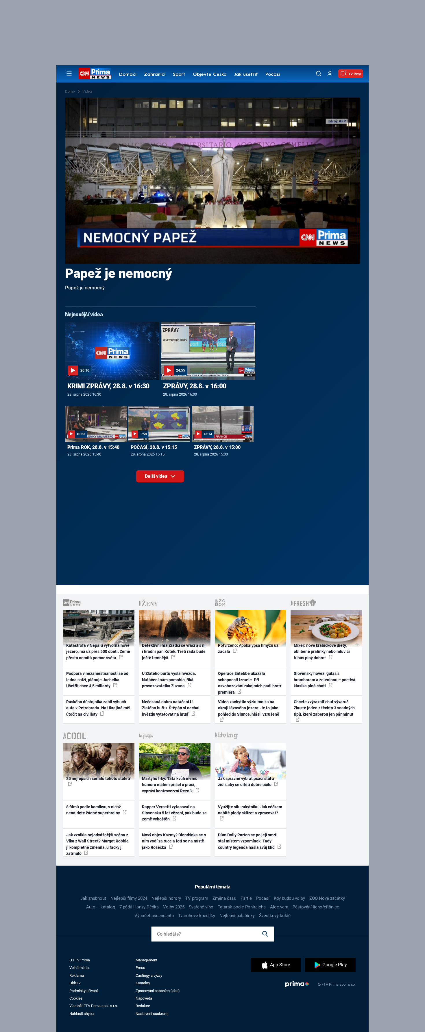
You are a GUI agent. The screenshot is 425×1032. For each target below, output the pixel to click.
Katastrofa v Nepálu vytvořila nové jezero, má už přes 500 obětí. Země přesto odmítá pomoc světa (98, 651)
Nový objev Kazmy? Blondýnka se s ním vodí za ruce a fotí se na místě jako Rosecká (174, 841)
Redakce (143, 1006)
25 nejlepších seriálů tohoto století (98, 778)
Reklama (76, 975)
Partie (246, 898)
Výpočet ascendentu (154, 915)
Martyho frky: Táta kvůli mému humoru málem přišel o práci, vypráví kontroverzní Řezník (169, 784)
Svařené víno (201, 907)
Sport (179, 74)
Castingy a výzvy (149, 975)
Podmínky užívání (83, 991)
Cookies (76, 998)
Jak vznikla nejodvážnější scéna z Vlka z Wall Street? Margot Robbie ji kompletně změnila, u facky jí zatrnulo (97, 844)
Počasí (272, 74)
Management (146, 960)
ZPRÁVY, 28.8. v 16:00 (194, 386)
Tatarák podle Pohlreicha (242, 907)
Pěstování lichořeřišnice (316, 907)
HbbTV (75, 983)
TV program (196, 898)
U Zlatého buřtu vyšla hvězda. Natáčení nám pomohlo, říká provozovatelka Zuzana (169, 679)
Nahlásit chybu (81, 1013)
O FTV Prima (79, 960)
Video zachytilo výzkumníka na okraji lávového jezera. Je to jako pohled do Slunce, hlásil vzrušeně (248, 708)
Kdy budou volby (289, 898)
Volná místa (79, 967)
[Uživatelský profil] (330, 73)
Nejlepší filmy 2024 (128, 898)
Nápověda (144, 998)
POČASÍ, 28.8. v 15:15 (154, 447)
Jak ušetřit (246, 74)
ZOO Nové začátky (327, 898)
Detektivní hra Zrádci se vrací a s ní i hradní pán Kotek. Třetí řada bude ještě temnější (174, 651)
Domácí (127, 74)
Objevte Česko (209, 74)
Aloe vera (279, 907)
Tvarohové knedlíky (196, 915)
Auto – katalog (100, 907)
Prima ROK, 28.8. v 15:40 (93, 447)
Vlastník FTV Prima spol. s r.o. (93, 1006)
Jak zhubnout (93, 898)
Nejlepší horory (166, 898)
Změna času (224, 898)
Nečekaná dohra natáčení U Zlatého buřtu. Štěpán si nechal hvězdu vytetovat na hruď (170, 708)
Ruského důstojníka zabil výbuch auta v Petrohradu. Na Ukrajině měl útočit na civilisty (98, 708)
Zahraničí (154, 74)
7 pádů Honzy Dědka (139, 907)
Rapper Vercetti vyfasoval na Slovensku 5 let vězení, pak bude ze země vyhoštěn (174, 813)
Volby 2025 (173, 907)
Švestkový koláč (275, 915)
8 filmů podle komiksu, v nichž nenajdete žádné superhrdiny (93, 810)
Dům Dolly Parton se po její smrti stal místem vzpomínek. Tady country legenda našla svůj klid (248, 841)
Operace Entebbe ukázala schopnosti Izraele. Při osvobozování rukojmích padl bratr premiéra (249, 682)
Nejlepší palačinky (237, 915)
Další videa (157, 476)
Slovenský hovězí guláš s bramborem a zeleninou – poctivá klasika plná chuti (324, 679)
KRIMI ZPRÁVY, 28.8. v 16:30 (108, 386)
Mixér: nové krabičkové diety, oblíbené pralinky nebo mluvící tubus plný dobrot (322, 651)
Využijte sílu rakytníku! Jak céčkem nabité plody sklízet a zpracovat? (250, 810)
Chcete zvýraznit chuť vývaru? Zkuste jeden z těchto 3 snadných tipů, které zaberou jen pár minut (324, 708)
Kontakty (143, 983)
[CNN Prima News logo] (95, 73)
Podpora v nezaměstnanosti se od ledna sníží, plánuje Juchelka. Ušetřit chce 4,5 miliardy (97, 679)
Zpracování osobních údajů (158, 991)
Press (140, 967)
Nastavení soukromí (152, 1013)
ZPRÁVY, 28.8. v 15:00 (217, 447)
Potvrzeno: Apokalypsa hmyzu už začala (248, 648)
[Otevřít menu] (69, 73)
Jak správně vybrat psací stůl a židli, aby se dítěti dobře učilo (246, 781)
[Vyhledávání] (318, 73)
